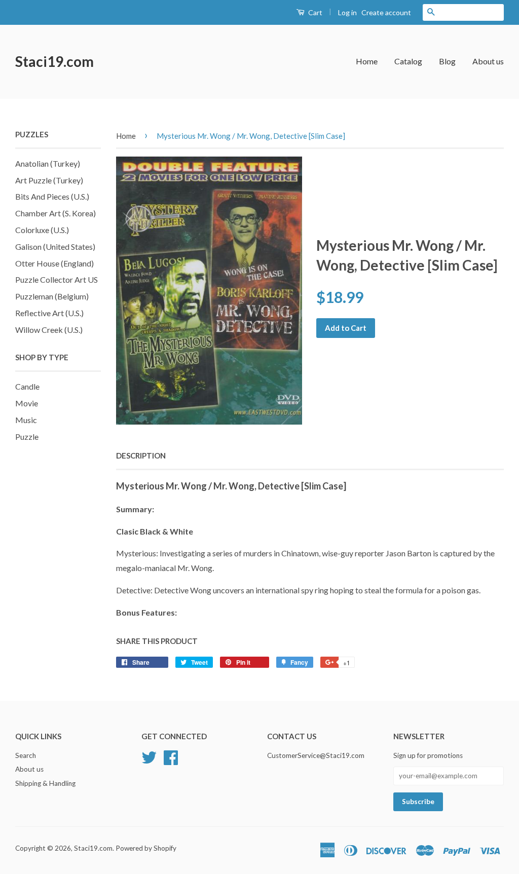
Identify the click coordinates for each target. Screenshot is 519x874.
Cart (314, 12)
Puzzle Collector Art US (56, 279)
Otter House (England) (54, 263)
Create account (386, 12)
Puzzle (27, 436)
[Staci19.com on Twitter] (149, 756)
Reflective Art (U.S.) (49, 313)
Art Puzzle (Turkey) (49, 180)
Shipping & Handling (45, 783)
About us (488, 61)
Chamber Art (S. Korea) (55, 213)
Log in (347, 12)
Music (26, 420)
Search (25, 755)
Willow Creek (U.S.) (49, 329)
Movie (26, 403)
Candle (27, 386)
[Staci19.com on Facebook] (170, 756)
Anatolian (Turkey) (47, 163)
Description (141, 455)
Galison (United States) (55, 246)
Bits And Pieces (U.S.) (52, 196)
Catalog (408, 61)
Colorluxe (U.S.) (42, 230)
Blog (447, 61)
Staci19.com (54, 61)
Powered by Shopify (146, 848)
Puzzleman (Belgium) (52, 296)
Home (367, 61)
